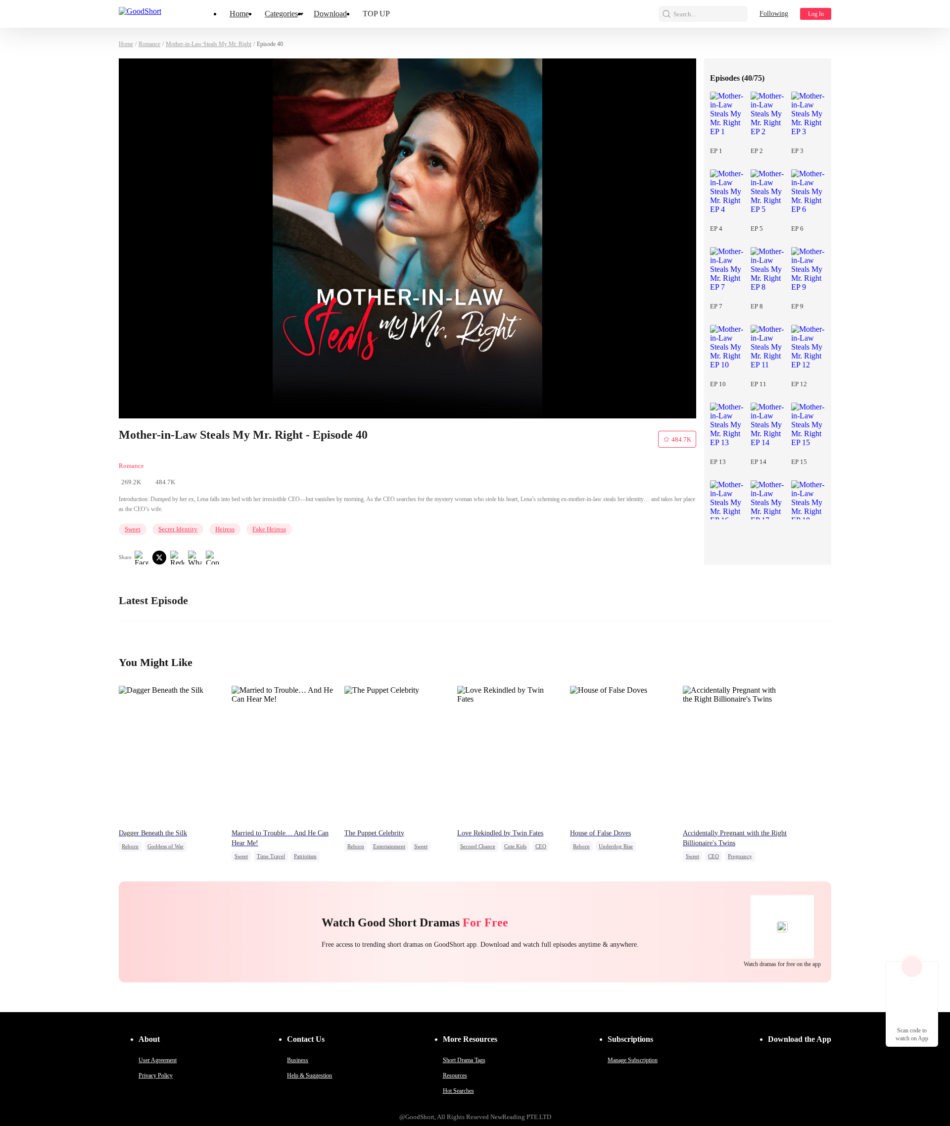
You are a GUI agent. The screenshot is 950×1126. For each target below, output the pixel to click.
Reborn (130, 846)
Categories (281, 13)
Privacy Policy (156, 1075)
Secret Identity (177, 529)
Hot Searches (458, 1090)
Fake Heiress (269, 529)
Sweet (133, 529)
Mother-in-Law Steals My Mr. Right (208, 44)
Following (774, 13)
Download (330, 13)
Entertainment (389, 846)
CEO (540, 846)
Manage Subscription (633, 1060)
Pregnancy (740, 856)
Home (239, 13)
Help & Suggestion (309, 1075)
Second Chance (477, 846)
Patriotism (305, 856)
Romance (149, 44)
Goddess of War (165, 846)
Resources (455, 1075)
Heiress (225, 529)
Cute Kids (515, 846)
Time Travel (271, 856)
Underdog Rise (616, 846)
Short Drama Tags (464, 1060)
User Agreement (158, 1060)
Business (297, 1060)
